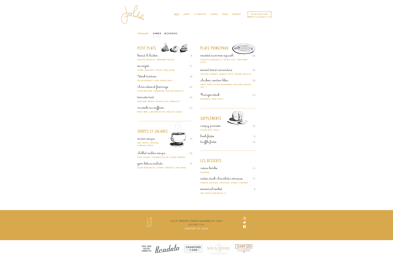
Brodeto (167, 248)
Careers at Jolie (196, 228)
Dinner (157, 34)
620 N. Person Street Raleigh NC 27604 (196, 221)
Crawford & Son (193, 248)
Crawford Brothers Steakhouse (244, 248)
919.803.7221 (196, 224)
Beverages (171, 34)
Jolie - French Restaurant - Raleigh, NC (132, 14)
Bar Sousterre (218, 248)
